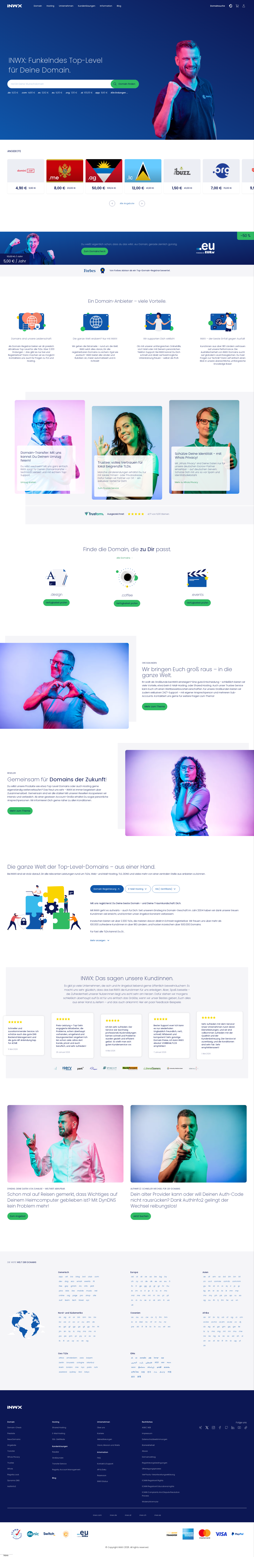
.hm (165, 1317)
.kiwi (141, 1322)
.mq (78, 1331)
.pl (163, 1295)
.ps (225, 1295)
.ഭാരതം (167, 1367)
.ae (204, 1276)
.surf (60, 1300)
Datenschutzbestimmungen (154, 1439)
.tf (142, 1326)
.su (209, 1300)
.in (218, 1286)
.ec (60, 1326)
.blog (77, 1276)
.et (214, 1326)
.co (73, 1322)
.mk (143, 1295)
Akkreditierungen (104, 1439)
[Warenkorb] (237, 6)
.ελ (132, 1358)
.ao (204, 1317)
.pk (220, 1295)
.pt (168, 1295)
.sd (233, 1336)
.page (74, 1295)
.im (136, 1290)
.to (150, 1326)
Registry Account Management (66, 1469)
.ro (132, 1300)
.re (219, 1336)
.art (66, 1276)
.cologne (80, 1362)
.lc (74, 1331)
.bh (229, 1276)
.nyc (82, 1367)
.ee (156, 1281)
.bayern (89, 1358)
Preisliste (11, 1433)
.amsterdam (71, 1358)
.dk (151, 1281)
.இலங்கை (141, 1367)
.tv (155, 1326)
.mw (240, 1331)
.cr (78, 1322)
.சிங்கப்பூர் (150, 1367)
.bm (84, 1317)
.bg (160, 1276)
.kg (204, 1290)
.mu (234, 1331)
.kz (218, 1290)
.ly (208, 1331)
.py (80, 1336)
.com (97, 1276)
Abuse (145, 1451)
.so (209, 1340)
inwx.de (113, 1515)
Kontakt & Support (105, 1463)
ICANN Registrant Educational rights (158, 1486)
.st (214, 1340)
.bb (78, 1317)
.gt (84, 1326)
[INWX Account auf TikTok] (246, 1427)
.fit (94, 1281)
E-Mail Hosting (58, 1433)
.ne (209, 1336)
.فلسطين (148, 1362)
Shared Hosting (59, 1427)
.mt (149, 1295)
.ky (69, 1331)
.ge (140, 1286)
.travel (81, 1300)
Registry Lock (13, 1474)
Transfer (11, 1451)
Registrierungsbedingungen (154, 1463)
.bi (214, 1317)
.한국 (149, 1372)
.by (165, 1276)
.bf (209, 1317)
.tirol (80, 1372)
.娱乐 (133, 1376)
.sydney (72, 1372)
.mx (89, 1331)
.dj (240, 1322)
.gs (79, 1326)
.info (86, 1286)
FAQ (99, 1458)
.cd (223, 1317)
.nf (151, 1322)
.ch (132, 1281)
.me (138, 1295)
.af (209, 1276)
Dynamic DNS (13, 1480)
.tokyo (86, 1372)
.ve (82, 1340)
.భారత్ (159, 1367)
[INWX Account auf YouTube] (239, 1427)
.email (79, 1281)
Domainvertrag (149, 1457)
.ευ (136, 1358)
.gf (69, 1326)
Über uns (101, 1427)
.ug (235, 1340)
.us (68, 1340)
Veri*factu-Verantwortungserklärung (158, 1474)
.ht (98, 1326)
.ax (146, 1276)
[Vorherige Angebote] (112, 203)
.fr (136, 1286)
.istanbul (90, 1362)
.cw (147, 1317)
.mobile (80, 1290)
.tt (63, 1340)
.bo (89, 1317)
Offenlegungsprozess (151, 1468)
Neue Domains (13, 1439)
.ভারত (162, 1362)
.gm (223, 1326)
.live (73, 1290)
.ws (169, 1326)
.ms (84, 1331)
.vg (87, 1340)
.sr (85, 1336)
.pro (81, 1295)
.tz (231, 1340)
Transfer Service (59, 1463)
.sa (240, 1295)
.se (145, 1300)
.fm (160, 1317)
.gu (204, 1286)
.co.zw (229, 1322)
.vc (77, 1340)
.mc (165, 1290)
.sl (242, 1336)
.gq (229, 1326)
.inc (80, 1286)
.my (210, 1295)
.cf (227, 1317)
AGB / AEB (146, 1427)
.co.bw (206, 1322)
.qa (230, 1295)
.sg (204, 1300)
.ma (213, 1331)
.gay (66, 1286)
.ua (168, 1300)
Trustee (10, 1463)
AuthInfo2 (11, 1486)
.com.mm (236, 1281)
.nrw (76, 1367)
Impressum (147, 1433)
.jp (239, 1286)
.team (67, 1300)
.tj (218, 1300)
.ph (215, 1295)
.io (222, 1286)
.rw (223, 1336)
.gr (159, 1286)
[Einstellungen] (231, 6)
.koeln (61, 1367)
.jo (234, 1286)
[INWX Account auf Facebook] (220, 1427)
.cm (241, 1317)
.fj (156, 1317)
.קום (162, 1358)
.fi (169, 1281)
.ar (74, 1317)
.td (218, 1340)
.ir (230, 1286)
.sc (228, 1336)
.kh (209, 1290)
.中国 (169, 1372)
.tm (222, 1300)
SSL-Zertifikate (58, 1439)
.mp (237, 1290)
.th (214, 1300)
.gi (150, 1286)
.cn (204, 1281)
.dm (88, 1322)
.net (95, 1290)
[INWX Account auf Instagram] (213, 1427)
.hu (167, 1286)
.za (204, 1345)
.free (60, 1286)
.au (137, 1317)
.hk (209, 1286)
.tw (227, 1300)
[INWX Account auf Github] (226, 1427)
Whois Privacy (13, 1457)
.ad (132, 1276)
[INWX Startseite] (14, 6)
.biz (71, 1276)
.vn (236, 1300)
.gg (145, 1286)
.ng (214, 1336)
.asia (82, 1358)
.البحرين (134, 1362)
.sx (94, 1336)
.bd (224, 1276)
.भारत (156, 1362)
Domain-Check (14, 1427)
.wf (164, 1326)
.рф (149, 1358)
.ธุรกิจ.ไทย (135, 1372)
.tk (146, 1326)
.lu (156, 1290)
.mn (231, 1290)
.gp (74, 1326)
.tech (74, 1300)
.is (141, 1290)
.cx (152, 1317)
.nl (154, 1295)
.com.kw (217, 1281)
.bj (218, 1317)
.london (69, 1367)
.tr (163, 1300)
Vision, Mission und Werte (108, 1445)
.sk (154, 1300)
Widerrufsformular (150, 1501)
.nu (160, 1322)
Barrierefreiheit (148, 1445)
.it (145, 1290)
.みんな (162, 1372)
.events (87, 1281)
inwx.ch (142, 1515)
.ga (218, 1326)
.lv (161, 1290)
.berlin (61, 1362)
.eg (209, 1326)
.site (94, 1295)
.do (93, 1322)
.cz (142, 1281)
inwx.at (128, 1515)
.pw (132, 1326)
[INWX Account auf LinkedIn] (233, 1427)
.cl (69, 1322)
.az (150, 1276)
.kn (65, 1331)
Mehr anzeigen (97, 940)
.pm (70, 1336)
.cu (83, 1322)
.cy (137, 1281)
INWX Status (102, 1481)
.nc (146, 1322)
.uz (232, 1300)
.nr (155, 1322)
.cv (235, 1322)
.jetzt (92, 1286)
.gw (234, 1326)
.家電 (139, 1376)
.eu (165, 1281)
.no (158, 1295)
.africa (61, 1358)
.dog (66, 1281)
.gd (64, 1326)
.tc (60, 1340)
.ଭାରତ (133, 1367)
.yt (240, 1340)
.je (149, 1290)
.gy (88, 1326)
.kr (213, 1290)
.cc (142, 1317)
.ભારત (169, 1362)
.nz (165, 1322)
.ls (204, 1331)
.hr (163, 1286)
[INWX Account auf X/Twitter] (207, 1427)
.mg (218, 1331)
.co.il (210, 1281)
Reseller (55, 1452)
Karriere (100, 1433)
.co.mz (214, 1322)
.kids (67, 1290)
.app (61, 1276)
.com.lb (226, 1281)
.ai (69, 1317)
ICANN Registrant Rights (152, 1480)
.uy (73, 1340)
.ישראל (156, 1358)
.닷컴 (143, 1372)
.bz (60, 1322)
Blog (54, 1478)
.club (90, 1276)
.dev (60, 1281)
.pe (65, 1336)
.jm (60, 1331)
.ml (224, 1331)
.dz (204, 1326)
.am (214, 1276)
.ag (64, 1317)
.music (89, 1290)
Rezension (101, 1475)
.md (132, 1295)
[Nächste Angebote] (142, 203)
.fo (132, 1286)
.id (214, 1286)
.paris (89, 1367)
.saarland (63, 1372)
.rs (136, 1300)
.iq (227, 1286)
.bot (84, 1276)
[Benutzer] (244, 6)
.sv (89, 1336)
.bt (239, 1276)
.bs (94, 1317)
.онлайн (143, 1358)
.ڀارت (141, 1362)
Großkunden (57, 1458)
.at (141, 1276)
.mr (229, 1331)
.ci (236, 1317)
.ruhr (96, 1367)
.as (132, 1317)
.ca (64, 1322)
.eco (72, 1281)
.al (137, 1276)
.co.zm (222, 1322)
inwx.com (97, 1515)
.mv (204, 1295)
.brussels (70, 1362)
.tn (226, 1340)
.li (152, 1290)
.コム (155, 1372)
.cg (232, 1317)
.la (222, 1290)
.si (150, 1300)
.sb (137, 1326)
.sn (204, 1340)
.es (160, 1281)
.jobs (61, 1290)
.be (155, 1276)
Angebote (11, 1445)
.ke (239, 1326)
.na (204, 1336)
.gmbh (73, 1286)
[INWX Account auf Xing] (200, 1427)
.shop (87, 1295)
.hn (93, 1326)
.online (61, 1295)
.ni (95, 1331)
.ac (60, 1317)
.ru (141, 1300)
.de (146, 1281)
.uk (132, 1305)
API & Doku (101, 1469)
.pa (60, 1336)
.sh (238, 1336)
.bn (234, 1276)
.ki (136, 1322)
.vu (159, 1326)
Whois (10, 1468)
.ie (132, 1290)
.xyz (87, 1300)
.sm (159, 1300)
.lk (226, 1290)
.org (68, 1295)
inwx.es (157, 1515)
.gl (154, 1286)
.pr (76, 1336)
